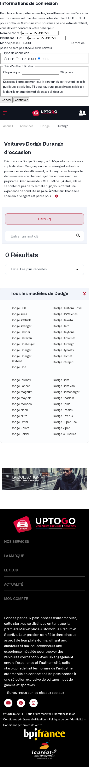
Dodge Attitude (21, 320)
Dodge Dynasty (63, 350)
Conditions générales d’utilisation (24, 719)
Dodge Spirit (61, 404)
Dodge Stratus (63, 416)
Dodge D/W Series (65, 314)
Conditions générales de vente (22, 725)
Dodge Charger (21, 350)
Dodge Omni (19, 422)
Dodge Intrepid (63, 362)
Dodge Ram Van (64, 386)
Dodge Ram (61, 380)
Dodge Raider (20, 434)
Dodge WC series (64, 434)
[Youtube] (8, 703)
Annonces (26, 126)
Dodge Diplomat (64, 338)
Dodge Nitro (19, 416)
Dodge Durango (64, 344)
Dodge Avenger (21, 326)
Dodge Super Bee (65, 422)
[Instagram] (33, 703)
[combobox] (44, 269)
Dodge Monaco (21, 404)
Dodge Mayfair (21, 398)
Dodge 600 (18, 308)
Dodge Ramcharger (66, 392)
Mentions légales (64, 714)
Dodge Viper (61, 428)
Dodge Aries (19, 314)
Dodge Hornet (62, 356)
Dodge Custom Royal (67, 308)
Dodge (45, 126)
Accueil (8, 126)
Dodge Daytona (64, 332)
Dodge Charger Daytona (21, 359)
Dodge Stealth (63, 410)
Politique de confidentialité (66, 719)
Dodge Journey (21, 380)
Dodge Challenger (23, 344)
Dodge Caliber (20, 332)
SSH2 (45, 59)
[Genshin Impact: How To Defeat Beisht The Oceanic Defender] (44, 113)
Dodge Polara (20, 428)
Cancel (6, 100)
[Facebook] (21, 703)
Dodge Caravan (21, 338)
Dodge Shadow (63, 398)
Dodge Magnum (21, 392)
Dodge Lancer (20, 386)
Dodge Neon (19, 410)
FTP (11, 59)
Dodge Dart (61, 326)
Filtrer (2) (44, 219)
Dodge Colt (18, 367)
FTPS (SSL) (28, 59)
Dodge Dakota (63, 320)
